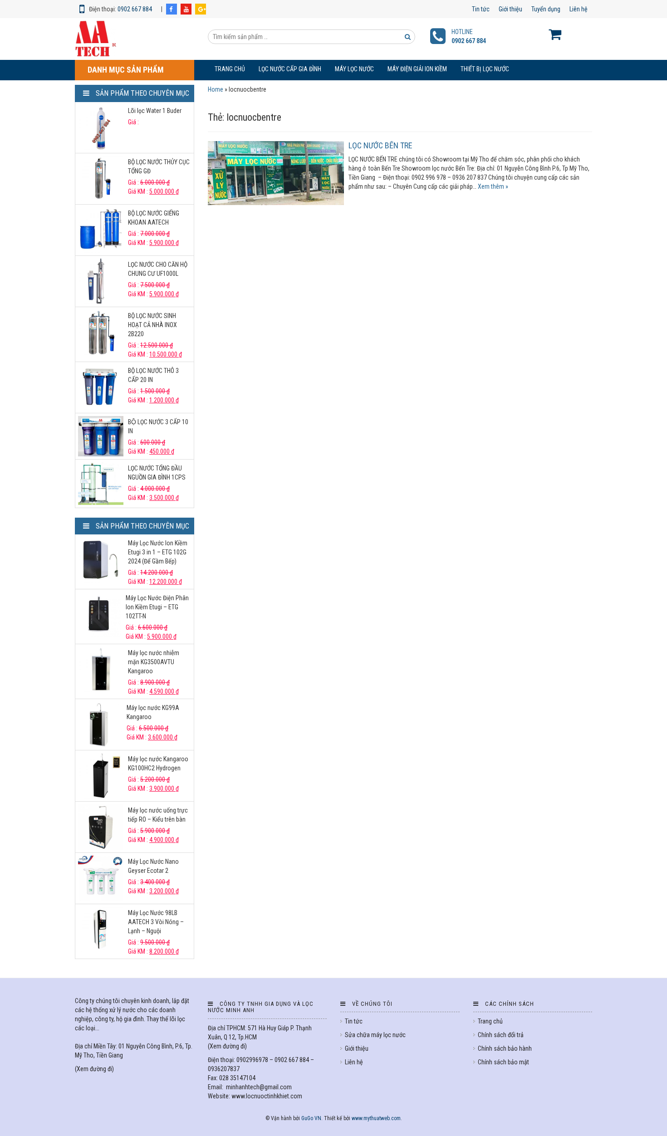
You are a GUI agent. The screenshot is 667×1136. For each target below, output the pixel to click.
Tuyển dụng (545, 9)
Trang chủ (230, 69)
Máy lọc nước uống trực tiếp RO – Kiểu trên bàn (158, 815)
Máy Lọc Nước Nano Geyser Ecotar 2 (153, 866)
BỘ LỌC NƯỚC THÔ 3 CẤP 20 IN (153, 375)
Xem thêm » (493, 186)
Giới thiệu (510, 9)
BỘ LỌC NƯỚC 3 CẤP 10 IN (158, 426)
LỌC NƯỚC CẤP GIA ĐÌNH (290, 69)
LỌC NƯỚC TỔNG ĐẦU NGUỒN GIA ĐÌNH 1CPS (157, 473)
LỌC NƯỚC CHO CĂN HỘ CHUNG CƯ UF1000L (157, 269)
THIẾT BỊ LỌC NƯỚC (485, 69)
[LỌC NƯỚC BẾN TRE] (276, 173)
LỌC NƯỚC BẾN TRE (380, 145)
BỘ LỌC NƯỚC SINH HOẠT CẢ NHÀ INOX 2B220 (152, 325)
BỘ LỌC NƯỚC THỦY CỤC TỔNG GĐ (159, 166)
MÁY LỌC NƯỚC (354, 69)
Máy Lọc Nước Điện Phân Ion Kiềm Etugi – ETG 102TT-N (157, 607)
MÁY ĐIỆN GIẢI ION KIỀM (417, 69)
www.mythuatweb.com (376, 1118)
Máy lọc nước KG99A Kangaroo (153, 712)
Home (215, 89)
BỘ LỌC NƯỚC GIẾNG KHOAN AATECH (153, 218)
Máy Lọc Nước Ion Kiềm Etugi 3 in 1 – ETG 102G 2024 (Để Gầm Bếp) (157, 552)
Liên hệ (578, 9)
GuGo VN (311, 1118)
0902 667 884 (135, 9)
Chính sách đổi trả (501, 1034)
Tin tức (481, 9)
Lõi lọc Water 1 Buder (154, 110)
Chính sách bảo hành (505, 1048)
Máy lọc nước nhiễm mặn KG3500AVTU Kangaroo (153, 662)
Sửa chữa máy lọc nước (375, 1034)
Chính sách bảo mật (503, 1062)
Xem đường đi (94, 1068)
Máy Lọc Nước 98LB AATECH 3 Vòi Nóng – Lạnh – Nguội (156, 922)
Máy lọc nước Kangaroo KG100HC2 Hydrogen (158, 763)
